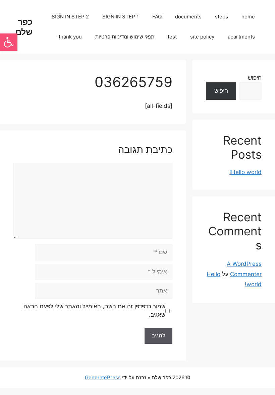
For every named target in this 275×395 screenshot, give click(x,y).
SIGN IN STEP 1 (120, 16)
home (248, 16)
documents (188, 16)
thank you (70, 36)
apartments (241, 36)
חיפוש (255, 77)
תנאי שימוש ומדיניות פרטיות (124, 36)
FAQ (157, 16)
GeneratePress (103, 377)
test (172, 36)
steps (221, 16)
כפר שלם (24, 27)
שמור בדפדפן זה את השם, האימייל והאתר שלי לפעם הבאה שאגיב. (94, 310)
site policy (202, 36)
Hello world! (245, 172)
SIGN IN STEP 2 (70, 16)
